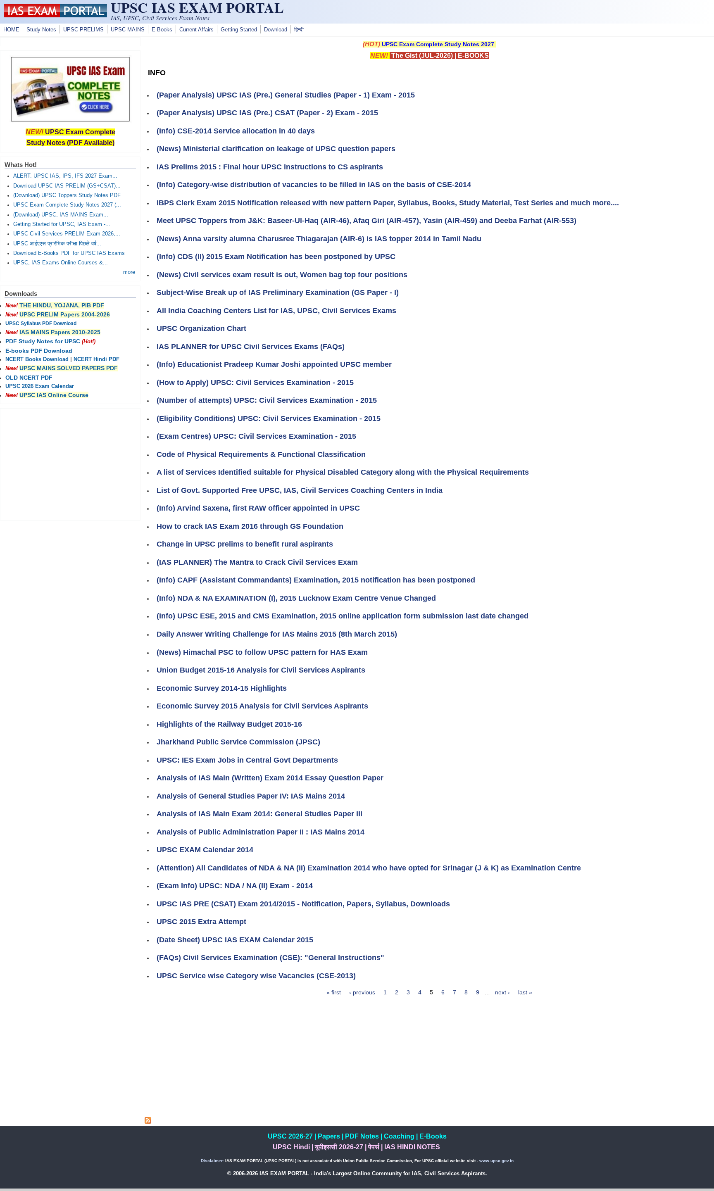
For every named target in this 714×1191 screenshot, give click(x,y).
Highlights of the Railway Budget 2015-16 (229, 724)
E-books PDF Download (38, 350)
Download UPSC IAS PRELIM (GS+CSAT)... (67, 186)
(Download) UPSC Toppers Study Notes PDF (67, 195)
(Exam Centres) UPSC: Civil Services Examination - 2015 (256, 436)
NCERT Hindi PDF (96, 359)
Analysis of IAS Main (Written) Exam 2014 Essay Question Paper (270, 778)
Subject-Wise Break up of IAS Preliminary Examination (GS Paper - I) (278, 292)
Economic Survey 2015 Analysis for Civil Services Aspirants (262, 706)
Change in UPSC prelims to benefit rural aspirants (245, 544)
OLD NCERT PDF (28, 377)
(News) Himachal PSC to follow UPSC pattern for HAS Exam (262, 652)
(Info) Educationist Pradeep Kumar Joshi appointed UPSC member (274, 364)
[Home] (55, 15)
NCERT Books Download (37, 359)
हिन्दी (299, 30)
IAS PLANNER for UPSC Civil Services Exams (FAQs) (251, 346)
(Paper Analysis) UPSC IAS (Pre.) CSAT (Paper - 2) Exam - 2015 (267, 113)
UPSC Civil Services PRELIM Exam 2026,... (66, 234)
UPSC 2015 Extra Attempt (201, 922)
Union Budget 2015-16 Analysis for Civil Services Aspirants (261, 670)
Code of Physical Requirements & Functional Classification (261, 454)
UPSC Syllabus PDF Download (40, 323)
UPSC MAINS (128, 30)
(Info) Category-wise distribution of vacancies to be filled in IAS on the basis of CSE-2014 (314, 185)
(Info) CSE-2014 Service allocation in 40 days (236, 131)
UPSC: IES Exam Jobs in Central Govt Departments (247, 760)
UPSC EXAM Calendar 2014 (205, 850)
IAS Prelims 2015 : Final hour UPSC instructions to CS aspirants (270, 167)
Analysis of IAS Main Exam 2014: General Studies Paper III (259, 814)
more (129, 272)
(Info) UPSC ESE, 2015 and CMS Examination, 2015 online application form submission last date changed (342, 616)
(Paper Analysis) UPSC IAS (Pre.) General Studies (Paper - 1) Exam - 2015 (286, 95)
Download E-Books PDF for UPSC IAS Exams (69, 253)
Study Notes (41, 30)
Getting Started (239, 30)
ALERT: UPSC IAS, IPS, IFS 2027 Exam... (65, 176)
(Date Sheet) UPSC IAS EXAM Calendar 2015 (235, 940)
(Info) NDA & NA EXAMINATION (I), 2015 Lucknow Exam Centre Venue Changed (296, 598)
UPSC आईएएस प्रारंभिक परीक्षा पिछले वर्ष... (57, 244)
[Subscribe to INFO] (148, 1121)
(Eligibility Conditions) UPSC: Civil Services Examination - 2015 (269, 418)
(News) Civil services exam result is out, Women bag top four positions (282, 275)
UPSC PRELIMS (83, 30)
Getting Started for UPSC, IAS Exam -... (61, 224)
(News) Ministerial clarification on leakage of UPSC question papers (276, 149)
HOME (11, 30)
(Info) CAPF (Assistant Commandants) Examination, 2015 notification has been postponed (316, 580)
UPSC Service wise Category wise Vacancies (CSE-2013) (256, 976)
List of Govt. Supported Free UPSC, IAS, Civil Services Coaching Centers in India (300, 490)
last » (525, 992)
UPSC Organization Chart (201, 328)
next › (502, 992)
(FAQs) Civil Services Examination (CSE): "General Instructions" (270, 957)
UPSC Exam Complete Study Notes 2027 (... (67, 205)
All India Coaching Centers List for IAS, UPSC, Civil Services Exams (276, 311)
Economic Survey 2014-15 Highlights (222, 688)
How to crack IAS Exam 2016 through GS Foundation (250, 526)
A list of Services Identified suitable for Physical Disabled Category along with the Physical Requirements (343, 472)
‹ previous (362, 992)
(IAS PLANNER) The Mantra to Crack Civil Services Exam (257, 562)
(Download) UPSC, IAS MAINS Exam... (60, 215)
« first (333, 992)
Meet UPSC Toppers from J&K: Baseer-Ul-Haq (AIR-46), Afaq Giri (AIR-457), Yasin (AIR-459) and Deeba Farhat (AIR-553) (366, 220)
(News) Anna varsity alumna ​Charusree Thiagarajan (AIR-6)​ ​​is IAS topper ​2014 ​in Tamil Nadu (319, 239)
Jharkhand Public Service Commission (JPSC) (238, 742)
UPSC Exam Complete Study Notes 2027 (438, 44)
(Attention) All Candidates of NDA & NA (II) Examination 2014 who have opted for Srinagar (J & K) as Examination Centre (369, 868)
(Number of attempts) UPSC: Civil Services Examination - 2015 (267, 400)
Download (275, 30)
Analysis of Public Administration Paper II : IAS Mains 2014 (260, 832)
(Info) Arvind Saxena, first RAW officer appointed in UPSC (258, 508)
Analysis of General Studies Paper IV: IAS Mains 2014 (251, 796)
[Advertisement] (429, 1059)
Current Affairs (196, 30)
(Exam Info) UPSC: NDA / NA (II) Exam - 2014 (235, 886)
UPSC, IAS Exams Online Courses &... (60, 263)
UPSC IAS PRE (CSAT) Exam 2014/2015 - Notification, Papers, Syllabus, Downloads (303, 904)
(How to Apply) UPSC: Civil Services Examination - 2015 (255, 382)
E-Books (162, 30)
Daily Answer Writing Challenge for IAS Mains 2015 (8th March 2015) (277, 634)
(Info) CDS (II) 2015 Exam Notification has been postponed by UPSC (276, 256)
